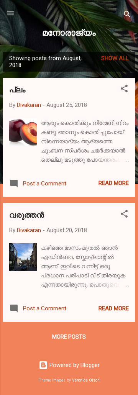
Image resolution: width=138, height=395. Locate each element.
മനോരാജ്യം (69, 32)
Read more (114, 183)
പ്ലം (17, 89)
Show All (115, 58)
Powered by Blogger (74, 365)
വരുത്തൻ (26, 214)
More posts (69, 337)
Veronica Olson (86, 380)
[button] (124, 90)
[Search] (127, 15)
